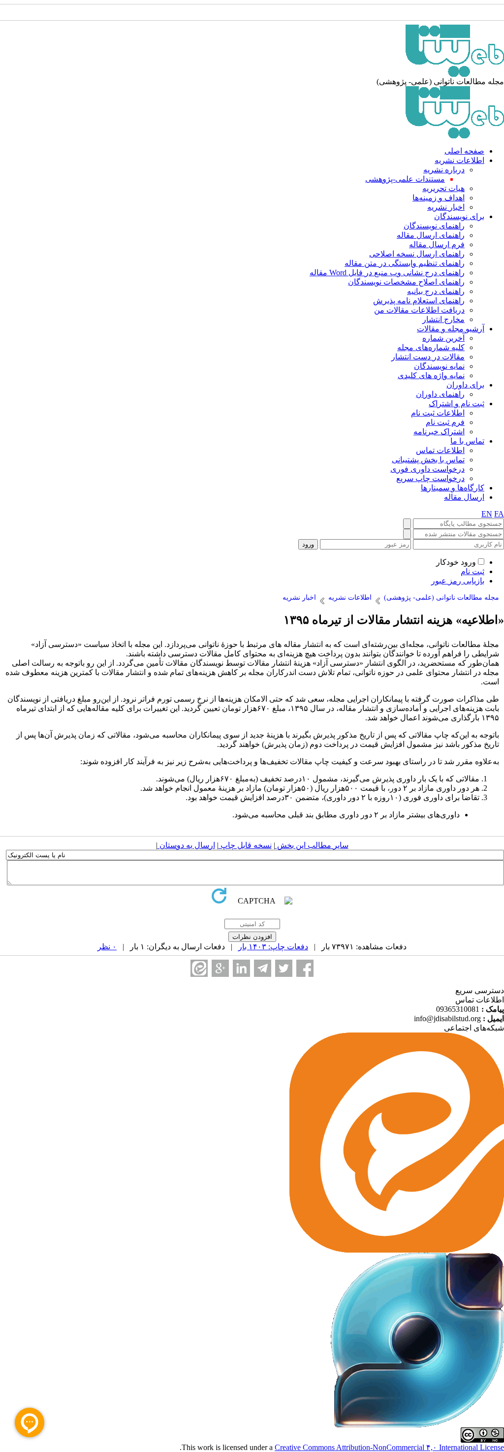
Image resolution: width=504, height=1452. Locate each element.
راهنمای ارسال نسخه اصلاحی (417, 254)
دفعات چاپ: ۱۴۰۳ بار (273, 946)
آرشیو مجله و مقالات (450, 328)
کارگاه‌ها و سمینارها (452, 488)
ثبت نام (472, 571)
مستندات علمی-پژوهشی (405, 179)
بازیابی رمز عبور (457, 581)
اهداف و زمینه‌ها (438, 198)
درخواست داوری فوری (427, 469)
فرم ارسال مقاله (437, 244)
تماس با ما (467, 441)
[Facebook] (305, 968)
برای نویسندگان (459, 216)
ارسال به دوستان (186, 845)
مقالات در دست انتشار (428, 357)
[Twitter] (283, 968)
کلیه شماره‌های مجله (431, 347)
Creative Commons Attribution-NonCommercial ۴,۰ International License (389, 1447)
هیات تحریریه (443, 188)
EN (486, 514)
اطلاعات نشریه (459, 160)
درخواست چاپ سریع (430, 478)
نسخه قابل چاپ (245, 845)
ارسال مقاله (464, 497)
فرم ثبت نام (445, 422)
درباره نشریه (444, 169)
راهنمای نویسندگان (434, 226)
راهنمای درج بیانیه (436, 291)
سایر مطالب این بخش (311, 845)
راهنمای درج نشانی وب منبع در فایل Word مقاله (387, 272)
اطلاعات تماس (440, 450)
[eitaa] (199, 968)
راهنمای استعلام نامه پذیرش (419, 300)
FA (499, 514)
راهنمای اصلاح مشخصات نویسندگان (406, 282)
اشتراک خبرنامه (439, 431)
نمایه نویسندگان (439, 366)
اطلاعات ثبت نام (438, 413)
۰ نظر (107, 946)
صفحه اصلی (464, 151)
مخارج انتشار (443, 319)
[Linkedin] (241, 968)
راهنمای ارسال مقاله (431, 235)
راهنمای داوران (440, 394)
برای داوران (465, 385)
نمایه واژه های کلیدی (431, 375)
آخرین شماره (443, 338)
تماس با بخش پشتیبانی (428, 459)
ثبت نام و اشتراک (456, 403)
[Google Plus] (220, 968)
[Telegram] (262, 968)
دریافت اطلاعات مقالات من (419, 310)
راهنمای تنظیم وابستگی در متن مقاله (405, 263)
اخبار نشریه (446, 207)
